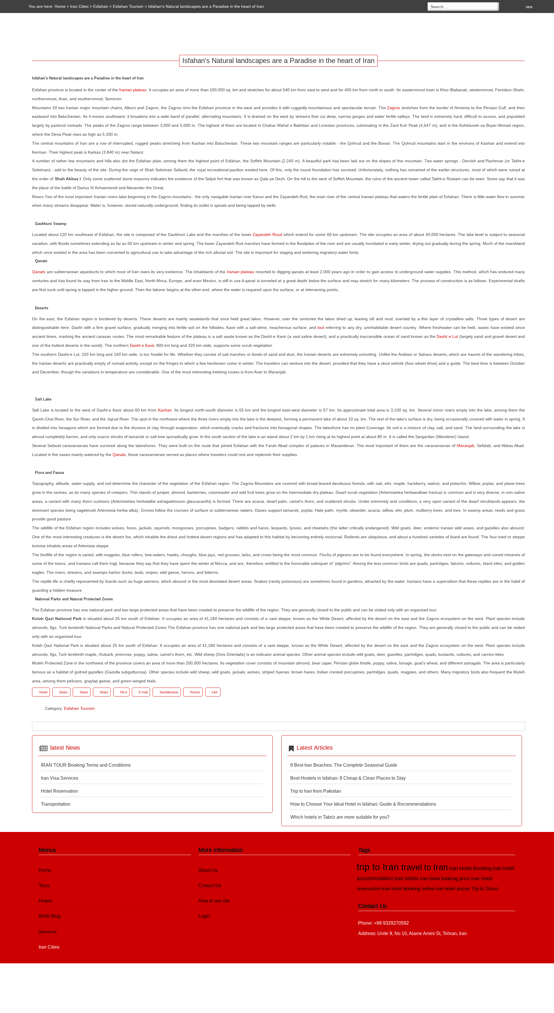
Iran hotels (406, 878)
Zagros (393, 107)
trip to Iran (379, 867)
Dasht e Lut (447, 336)
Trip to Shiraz (484, 888)
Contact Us (210, 885)
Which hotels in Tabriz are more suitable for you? (340, 817)
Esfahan (100, 6)
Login (204, 916)
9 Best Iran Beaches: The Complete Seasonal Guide (343, 765)
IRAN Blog (93, 34)
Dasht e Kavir (142, 345)
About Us (208, 870)
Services (125, 34)
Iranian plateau (133, 89)
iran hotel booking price (445, 878)
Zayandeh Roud (267, 234)
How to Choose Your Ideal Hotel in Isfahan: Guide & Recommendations (363, 804)
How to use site (214, 900)
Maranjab (465, 445)
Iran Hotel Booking (470, 868)
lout (320, 327)
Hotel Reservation (59, 791)
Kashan (165, 410)
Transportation (55, 804)
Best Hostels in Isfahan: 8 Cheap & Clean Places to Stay (348, 778)
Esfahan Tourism (128, 6)
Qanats (38, 271)
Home (60, 6)
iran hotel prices (452, 888)
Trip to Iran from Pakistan (315, 791)
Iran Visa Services (59, 778)
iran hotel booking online (408, 888)
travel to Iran (424, 867)
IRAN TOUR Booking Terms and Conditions (86, 765)
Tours (37, 34)
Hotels (63, 34)
